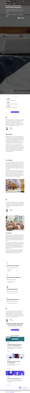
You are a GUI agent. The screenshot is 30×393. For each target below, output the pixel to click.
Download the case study (15, 329)
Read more (8, 351)
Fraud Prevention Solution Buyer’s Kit (14, 378)
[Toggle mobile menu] (23, 1)
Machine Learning (20, 14)
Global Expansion (14, 14)
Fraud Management (8, 14)
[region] (15, 391)
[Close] (29, 391)
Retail (7, 16)
